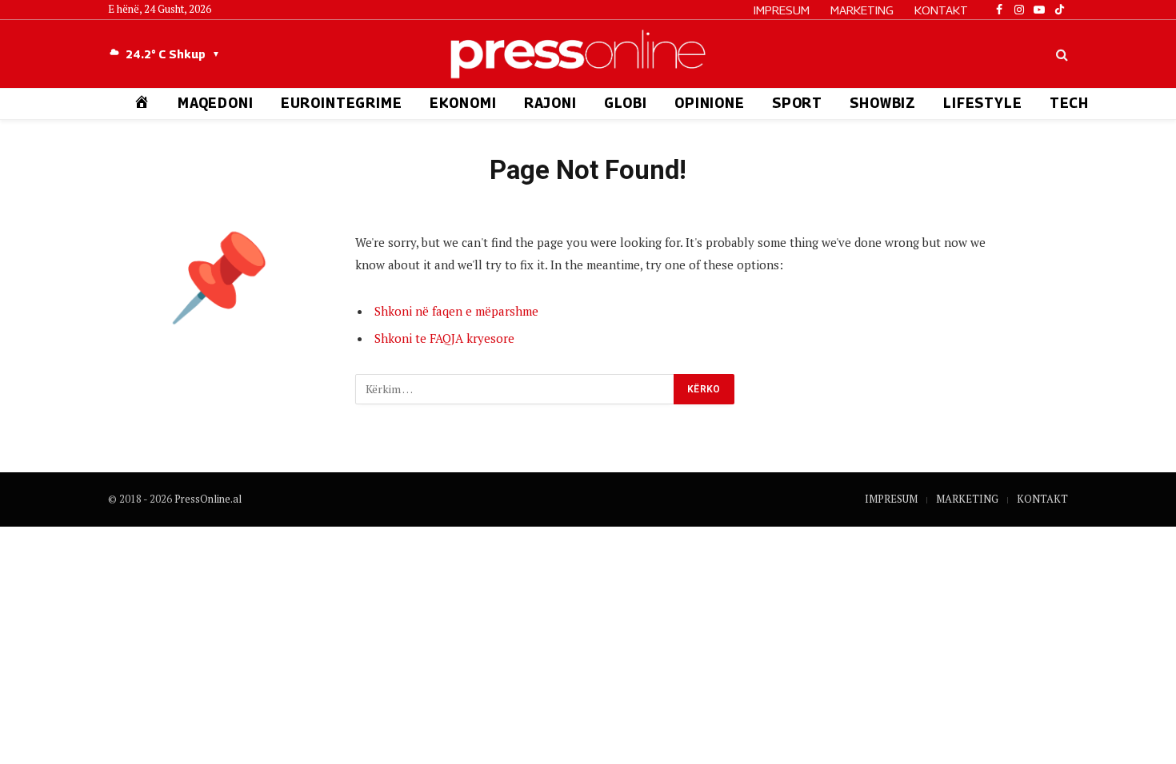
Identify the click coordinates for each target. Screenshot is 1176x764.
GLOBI (625, 103)
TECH (1069, 103)
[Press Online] (588, 54)
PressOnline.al (208, 498)
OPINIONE (709, 103)
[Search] (1060, 54)
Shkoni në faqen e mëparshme (456, 311)
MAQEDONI (216, 103)
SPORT (797, 103)
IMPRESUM (782, 9)
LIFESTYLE (982, 103)
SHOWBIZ (883, 103)
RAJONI (550, 103)
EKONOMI (463, 103)
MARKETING (862, 9)
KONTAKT (941, 9)
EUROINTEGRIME (341, 103)
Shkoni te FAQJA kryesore (444, 338)
